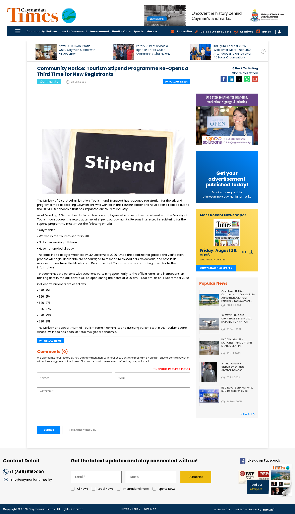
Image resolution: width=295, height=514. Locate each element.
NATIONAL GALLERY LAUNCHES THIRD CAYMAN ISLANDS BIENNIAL (236, 343)
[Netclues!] (268, 509)
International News (136, 489)
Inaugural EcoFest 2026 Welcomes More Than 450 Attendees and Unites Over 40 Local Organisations (232, 51)
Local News (105, 489)
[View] (244, 253)
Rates (266, 31)
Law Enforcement (73, 31)
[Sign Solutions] (227, 119)
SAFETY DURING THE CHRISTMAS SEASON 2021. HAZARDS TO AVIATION (236, 318)
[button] (46, 52)
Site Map (150, 509)
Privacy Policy (130, 509)
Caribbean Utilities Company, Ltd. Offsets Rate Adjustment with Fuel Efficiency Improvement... (237, 296)
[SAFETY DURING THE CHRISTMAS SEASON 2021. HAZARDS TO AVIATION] (209, 324)
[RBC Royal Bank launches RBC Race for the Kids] (209, 396)
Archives (246, 31)
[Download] (251, 253)
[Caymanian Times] (41, 15)
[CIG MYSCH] (216, 15)
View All (246, 414)
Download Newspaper (216, 268)
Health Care (121, 31)
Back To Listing (246, 68)
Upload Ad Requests (215, 31)
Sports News (167, 489)
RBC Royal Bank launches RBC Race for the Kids (237, 389)
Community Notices (42, 31)
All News (82, 489)
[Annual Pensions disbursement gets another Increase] (209, 372)
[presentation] (263, 51)
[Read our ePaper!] (281, 498)
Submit (49, 429)
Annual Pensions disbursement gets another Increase (232, 367)
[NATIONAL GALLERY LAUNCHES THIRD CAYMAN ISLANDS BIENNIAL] (209, 348)
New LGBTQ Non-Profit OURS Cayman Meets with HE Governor (77, 50)
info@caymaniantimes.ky (31, 479)
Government (99, 31)
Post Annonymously (82, 429)
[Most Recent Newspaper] (227, 232)
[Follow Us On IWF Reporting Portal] (249, 477)
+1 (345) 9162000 (26, 472)
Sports (138, 31)
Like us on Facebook (263, 460)
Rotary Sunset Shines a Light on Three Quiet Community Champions (153, 50)
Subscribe (196, 477)
